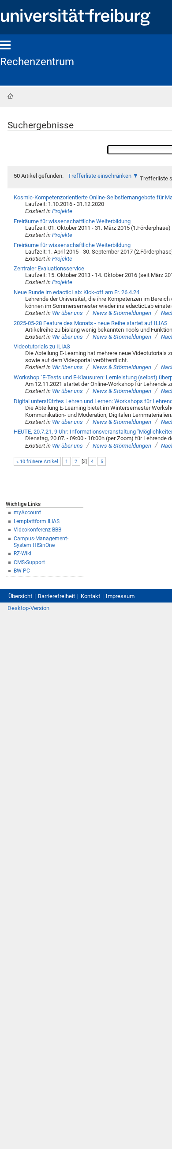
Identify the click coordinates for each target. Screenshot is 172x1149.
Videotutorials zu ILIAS (42, 346)
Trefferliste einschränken (99, 175)
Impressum (120, 596)
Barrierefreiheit (56, 596)
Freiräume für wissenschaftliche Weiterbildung (72, 221)
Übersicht (20, 596)
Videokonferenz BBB (37, 530)
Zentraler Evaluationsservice (49, 268)
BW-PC (22, 571)
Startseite (10, 96)
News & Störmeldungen (122, 313)
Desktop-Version (28, 608)
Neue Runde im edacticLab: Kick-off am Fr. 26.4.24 (76, 292)
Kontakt (90, 596)
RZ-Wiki (22, 553)
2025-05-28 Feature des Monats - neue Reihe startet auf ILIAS (91, 323)
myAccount (27, 512)
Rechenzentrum (37, 62)
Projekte (62, 211)
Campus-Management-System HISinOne (41, 541)
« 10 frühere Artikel (37, 461)
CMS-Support (29, 562)
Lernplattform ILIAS (37, 521)
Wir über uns (67, 313)
